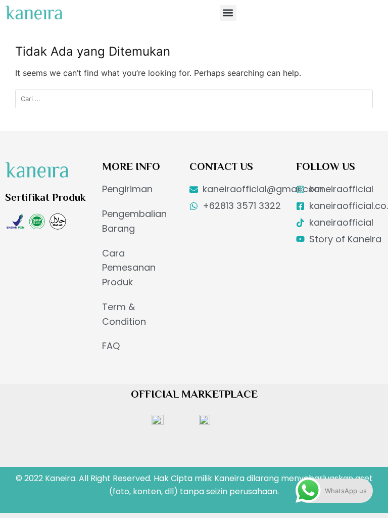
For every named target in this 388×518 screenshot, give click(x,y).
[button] (228, 13)
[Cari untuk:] (194, 99)
